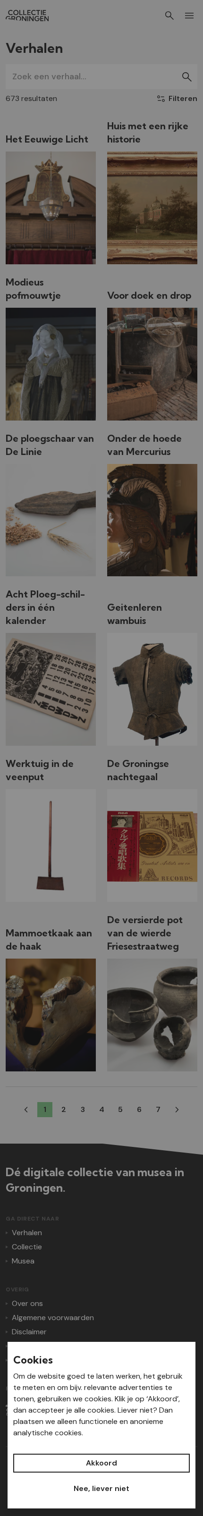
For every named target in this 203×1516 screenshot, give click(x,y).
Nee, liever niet (101, 1488)
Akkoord (101, 1463)
